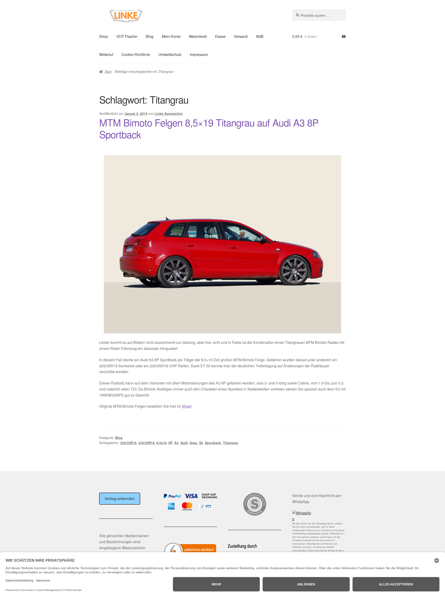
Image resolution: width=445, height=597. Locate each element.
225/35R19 (128, 442)
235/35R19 (146, 442)
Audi (184, 442)
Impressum (199, 54)
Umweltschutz (169, 54)
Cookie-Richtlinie (135, 54)
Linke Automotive (169, 113)
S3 (201, 442)
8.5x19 (161, 442)
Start (108, 71)
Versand (241, 36)
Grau (193, 442)
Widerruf (106, 54)
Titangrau (230, 442)
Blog (149, 36)
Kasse (220, 36)
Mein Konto (171, 36)
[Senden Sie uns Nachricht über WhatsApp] (319, 516)
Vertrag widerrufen (120, 498)
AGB (260, 36)
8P (170, 442)
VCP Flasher (126, 36)
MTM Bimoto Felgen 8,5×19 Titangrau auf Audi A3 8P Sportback (208, 128)
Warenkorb (198, 36)
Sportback (213, 442)
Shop (103, 36)
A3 (176, 442)
